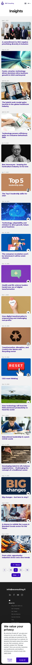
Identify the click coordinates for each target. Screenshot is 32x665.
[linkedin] (10, 594)
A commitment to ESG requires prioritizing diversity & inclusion (15, 43)
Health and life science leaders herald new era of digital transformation (15, 287)
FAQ (12, 620)
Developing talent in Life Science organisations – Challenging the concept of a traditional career (16, 468)
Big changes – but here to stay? (15, 497)
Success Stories (15, 617)
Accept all (22, 660)
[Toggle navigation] (25, 3)
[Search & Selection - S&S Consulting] (12, 3)
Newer (18, 565)
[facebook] (14, 594)
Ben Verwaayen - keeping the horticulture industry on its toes (15, 166)
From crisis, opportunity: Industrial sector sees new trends (16, 556)
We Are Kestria (15, 614)
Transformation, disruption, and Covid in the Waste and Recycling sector (15, 349)
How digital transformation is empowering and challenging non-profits (14, 318)
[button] (29, 3)
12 (20, 570)
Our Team (14, 611)
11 (15, 570)
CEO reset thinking (10, 379)
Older (15, 575)
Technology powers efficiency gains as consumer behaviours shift (14, 135)
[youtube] (18, 594)
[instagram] (22, 594)
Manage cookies (9, 660)
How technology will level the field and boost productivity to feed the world (15, 408)
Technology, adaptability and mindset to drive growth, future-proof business (15, 225)
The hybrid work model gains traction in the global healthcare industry (15, 104)
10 (10, 570)
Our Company (15, 608)
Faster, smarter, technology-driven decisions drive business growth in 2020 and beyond (15, 73)
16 (27, 570)
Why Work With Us (16, 606)
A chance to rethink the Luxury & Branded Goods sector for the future (15, 526)
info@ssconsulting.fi (16, 589)
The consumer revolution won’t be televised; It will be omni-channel (15, 256)
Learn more (7, 653)
